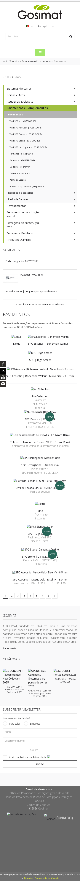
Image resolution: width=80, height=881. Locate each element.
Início (5, 61)
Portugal (43, 26)
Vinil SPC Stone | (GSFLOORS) (24, 140)
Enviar (40, 763)
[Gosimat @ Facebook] (3, 364)
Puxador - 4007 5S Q (31, 274)
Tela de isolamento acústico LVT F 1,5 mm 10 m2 (40, 442)
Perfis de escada (40, 491)
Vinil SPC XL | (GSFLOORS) (22, 121)
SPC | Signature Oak (40, 533)
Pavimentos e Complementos (37, 61)
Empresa (35, 723)
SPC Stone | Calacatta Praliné (40, 556)
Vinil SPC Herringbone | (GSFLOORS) (28, 147)
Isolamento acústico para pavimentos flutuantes (40, 445)
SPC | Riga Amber (40, 360)
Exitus (16, 343)
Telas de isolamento (19, 173)
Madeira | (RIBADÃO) (19, 166)
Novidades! (11, 250)
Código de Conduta (38, 805)
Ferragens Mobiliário (20, 233)
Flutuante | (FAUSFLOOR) (22, 160)
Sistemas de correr (19, 88)
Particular (14, 723)
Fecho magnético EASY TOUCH (22, 261)
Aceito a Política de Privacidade (28, 757)
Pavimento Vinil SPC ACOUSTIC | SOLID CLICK (40, 583)
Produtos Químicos (19, 239)
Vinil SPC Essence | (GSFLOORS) (25, 134)
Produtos (15, 61)
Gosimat (43, 808)
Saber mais (9, 648)
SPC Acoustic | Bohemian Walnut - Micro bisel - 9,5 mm (40, 376)
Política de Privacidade (21, 793)
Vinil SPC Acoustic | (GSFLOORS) (25, 127)
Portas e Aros (16, 95)
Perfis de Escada (17, 179)
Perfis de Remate (18, 199)
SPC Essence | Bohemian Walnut (48, 343)
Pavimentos (15, 114)
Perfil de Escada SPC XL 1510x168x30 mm (40, 488)
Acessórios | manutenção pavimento (28, 186)
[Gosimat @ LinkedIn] (3, 371)
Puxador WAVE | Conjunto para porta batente (31, 291)
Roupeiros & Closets (20, 101)
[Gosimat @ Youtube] (3, 377)
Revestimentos (16, 206)
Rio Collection (40, 396)
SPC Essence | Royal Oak (40, 419)
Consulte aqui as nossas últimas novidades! (40, 304)
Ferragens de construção (23, 213)
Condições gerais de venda (53, 793)
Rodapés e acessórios (20, 192)
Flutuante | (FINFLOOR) (21, 153)
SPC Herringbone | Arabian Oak (40, 465)
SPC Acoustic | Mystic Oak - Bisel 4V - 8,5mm (40, 579)
